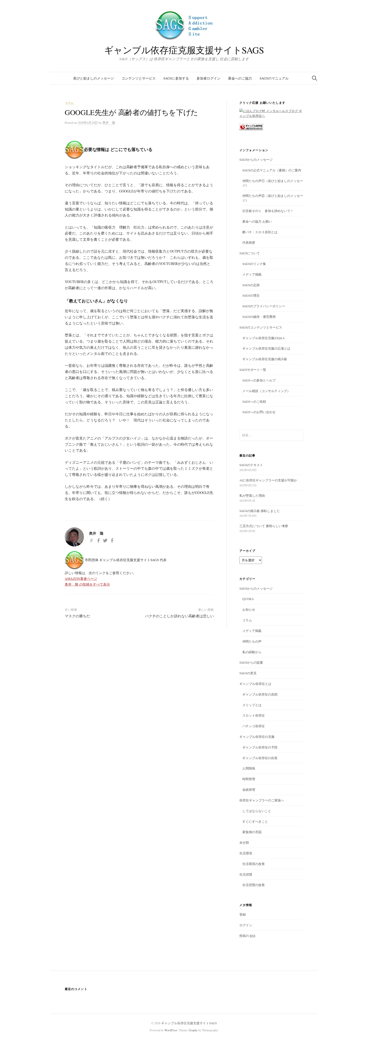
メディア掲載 (252, 274)
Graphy (193, 1030)
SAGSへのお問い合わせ (259, 412)
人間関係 (248, 768)
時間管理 (248, 779)
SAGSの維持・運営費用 (259, 316)
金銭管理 (248, 789)
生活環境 (245, 853)
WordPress (170, 1030)
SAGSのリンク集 (254, 264)
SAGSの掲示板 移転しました (259, 511)
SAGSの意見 (248, 673)
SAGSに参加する (176, 78)
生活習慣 (245, 874)
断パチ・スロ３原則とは (259, 232)
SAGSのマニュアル (274, 78)
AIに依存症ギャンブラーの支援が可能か (268, 480)
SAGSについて (249, 253)
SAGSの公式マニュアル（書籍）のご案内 (271, 170)
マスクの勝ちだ (77, 615)
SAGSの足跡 (251, 285)
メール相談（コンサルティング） (266, 391)
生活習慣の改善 (253, 885)
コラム (69, 103)
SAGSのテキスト (251, 465)
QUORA (248, 599)
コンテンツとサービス (139, 78)
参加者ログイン (208, 78)
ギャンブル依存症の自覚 (259, 758)
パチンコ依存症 (253, 726)
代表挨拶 (248, 242)
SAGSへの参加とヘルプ (259, 380)
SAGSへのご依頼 (254, 401)
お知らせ (248, 609)
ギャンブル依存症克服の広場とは (266, 348)
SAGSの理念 (251, 295)
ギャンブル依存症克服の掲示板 (264, 359)
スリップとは (252, 705)
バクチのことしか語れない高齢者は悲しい (179, 615)
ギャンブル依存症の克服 (257, 736)
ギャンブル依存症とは (255, 683)
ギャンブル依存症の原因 (259, 694)
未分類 (244, 842)
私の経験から (252, 652)
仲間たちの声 (252, 641)
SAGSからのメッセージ (256, 159)
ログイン (245, 925)
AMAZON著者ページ (81, 578)
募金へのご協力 (240, 78)
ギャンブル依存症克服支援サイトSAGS (184, 50)
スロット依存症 (253, 715)
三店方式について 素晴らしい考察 (263, 526)
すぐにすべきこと (255, 821)
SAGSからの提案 (251, 662)
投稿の (247, 935)
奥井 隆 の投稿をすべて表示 (87, 584)
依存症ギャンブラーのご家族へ (261, 800)
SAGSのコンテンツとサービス (260, 327)
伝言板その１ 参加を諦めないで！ (267, 211)
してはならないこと (256, 811)
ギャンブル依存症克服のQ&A (263, 338)
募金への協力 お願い (257, 221)
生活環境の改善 (253, 864)
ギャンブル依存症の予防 (259, 747)
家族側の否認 (252, 832)
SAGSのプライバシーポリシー (263, 306)
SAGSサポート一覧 (252, 369)
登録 (242, 914)
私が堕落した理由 (252, 495)
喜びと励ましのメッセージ (93, 78)
